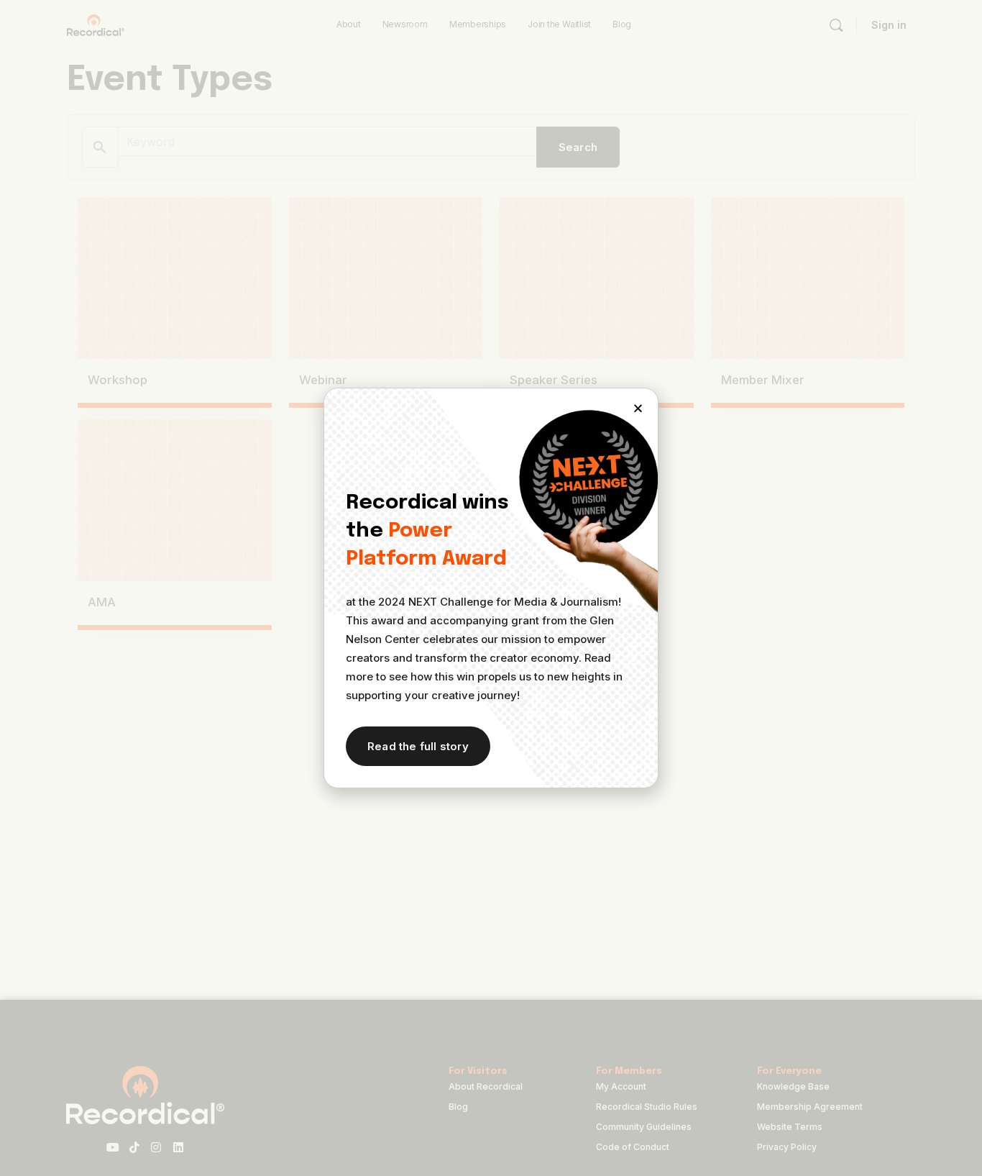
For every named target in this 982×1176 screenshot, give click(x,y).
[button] (638, 408)
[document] (491, 588)
